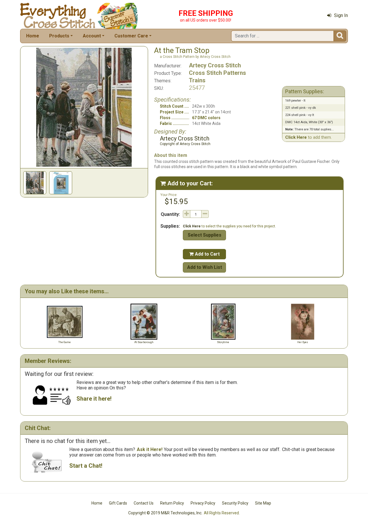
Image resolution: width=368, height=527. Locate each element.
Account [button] (92, 36)
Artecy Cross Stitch (215, 65)
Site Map (263, 503)
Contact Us (144, 503)
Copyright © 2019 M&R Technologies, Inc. (165, 513)
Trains (197, 80)
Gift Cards (118, 503)
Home (32, 36)
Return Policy (172, 503)
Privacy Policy (203, 503)
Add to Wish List (204, 267)
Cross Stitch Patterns (217, 72)
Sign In (341, 15)
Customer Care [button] (131, 36)
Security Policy (235, 503)
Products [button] (59, 36)
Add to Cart (204, 254)
